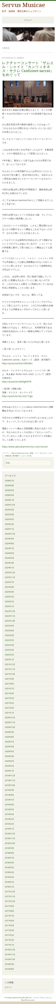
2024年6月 (9, 553)
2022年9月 (9, 625)
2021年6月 (9, 693)
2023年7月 (9, 582)
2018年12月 (10, 833)
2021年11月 (10, 669)
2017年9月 (9, 906)
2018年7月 (9, 857)
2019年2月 (9, 824)
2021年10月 (10, 674)
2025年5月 (9, 519)
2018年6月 (9, 862)
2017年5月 (9, 925)
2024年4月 (9, 563)
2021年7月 (9, 688)
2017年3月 (9, 935)
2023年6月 (9, 587)
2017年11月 (10, 896)
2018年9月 (9, 848)
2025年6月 (9, 514)
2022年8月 (9, 630)
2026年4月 (9, 495)
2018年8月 (9, 853)
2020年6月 (9, 746)
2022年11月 (10, 616)
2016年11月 (10, 954)
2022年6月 (9, 635)
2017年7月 (9, 915)
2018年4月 (9, 872)
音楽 (31, 453)
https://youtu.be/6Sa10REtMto (17, 363)
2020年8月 (9, 737)
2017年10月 (10, 901)
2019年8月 (9, 795)
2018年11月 (10, 838)
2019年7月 (9, 799)
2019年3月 (9, 819)
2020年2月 (9, 766)
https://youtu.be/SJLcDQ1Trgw (17, 396)
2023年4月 (9, 592)
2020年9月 (9, 732)
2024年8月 (9, 543)
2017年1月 (9, 944)
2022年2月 (9, 654)
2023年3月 (9, 596)
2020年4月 (9, 756)
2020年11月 (10, 722)
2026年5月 (9, 490)
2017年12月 (10, 891)
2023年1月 (9, 606)
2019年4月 (9, 814)
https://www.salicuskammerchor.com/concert (25, 446)
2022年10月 (10, 621)
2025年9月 (9, 509)
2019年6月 (9, 804)
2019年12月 (10, 775)
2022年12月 (10, 611)
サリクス (43, 453)
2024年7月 (9, 548)
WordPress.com (27, 1000)
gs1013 (20, 58)
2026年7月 (9, 480)
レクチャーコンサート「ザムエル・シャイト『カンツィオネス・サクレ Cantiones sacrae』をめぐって (28, 69)
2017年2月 (9, 940)
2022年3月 (9, 650)
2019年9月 (9, 790)
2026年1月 (9, 500)
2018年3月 (9, 877)
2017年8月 (9, 911)
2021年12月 (10, 664)
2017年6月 (9, 920)
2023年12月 (10, 572)
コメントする (26, 456)
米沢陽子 (15, 456)
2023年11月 (10, 577)
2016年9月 (9, 964)
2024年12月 (10, 533)
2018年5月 (9, 867)
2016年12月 (10, 949)
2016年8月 (9, 969)
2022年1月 (9, 659)
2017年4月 (9, 930)
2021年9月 (9, 679)
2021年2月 (9, 708)
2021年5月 (9, 698)
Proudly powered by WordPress (18, 997)
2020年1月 (9, 770)
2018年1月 (9, 886)
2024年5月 (9, 558)
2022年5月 (9, 640)
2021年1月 (9, 712)
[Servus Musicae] (28, 41)
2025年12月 (10, 504)
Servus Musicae (23, 5)
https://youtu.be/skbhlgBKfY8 (16, 381)
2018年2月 (9, 882)
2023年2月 (9, 601)
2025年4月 (9, 524)
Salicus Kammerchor (20, 453)
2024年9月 (9, 538)
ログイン (8, 987)
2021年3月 (9, 703)
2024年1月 (9, 567)
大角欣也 (8, 456)
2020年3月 (9, 761)
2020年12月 (10, 717)
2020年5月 (9, 751)
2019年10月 (10, 785)
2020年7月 (9, 741)
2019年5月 (9, 809)
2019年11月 (10, 780)
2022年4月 (9, 645)
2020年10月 (10, 727)
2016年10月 (10, 959)
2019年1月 (9, 828)
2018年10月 (10, 843)
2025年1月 (9, 529)
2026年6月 (9, 485)
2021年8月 (9, 683)
